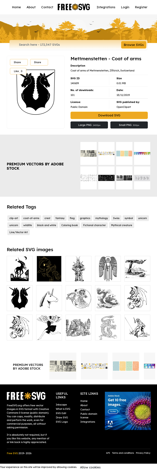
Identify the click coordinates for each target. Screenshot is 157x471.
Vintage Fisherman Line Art (137, 332)
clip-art (13, 218)
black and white (46, 225)
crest (47, 218)
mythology (101, 218)
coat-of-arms (31, 218)
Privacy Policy (143, 453)
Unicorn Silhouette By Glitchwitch (20, 273)
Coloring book (69, 225)
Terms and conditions (123, 453)
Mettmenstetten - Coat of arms (19, 305)
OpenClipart (124, 106)
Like (18, 71)
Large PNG (89, 125)
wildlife (27, 225)
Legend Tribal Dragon (137, 305)
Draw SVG (62, 417)
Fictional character (94, 225)
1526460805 (17, 336)
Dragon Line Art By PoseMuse (108, 334)
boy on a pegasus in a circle (78, 303)
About (31, 7)
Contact (47, 7)
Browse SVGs (134, 45)
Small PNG (129, 125)
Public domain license (88, 415)
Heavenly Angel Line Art (107, 275)
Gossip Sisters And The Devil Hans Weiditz (78, 332)
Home (16, 7)
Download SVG (109, 115)
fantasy (60, 218)
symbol (129, 218)
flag (72, 218)
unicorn (142, 218)
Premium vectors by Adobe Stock (35, 166)
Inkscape (61, 404)
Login (125, 7)
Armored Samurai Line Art (78, 273)
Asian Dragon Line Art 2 (108, 305)
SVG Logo (62, 421)
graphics (85, 218)
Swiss (116, 218)
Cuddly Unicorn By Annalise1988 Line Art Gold (49, 272)
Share (17, 62)
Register (141, 7)
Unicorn (44, 306)
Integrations (106, 7)
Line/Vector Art (18, 232)
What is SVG (63, 408)
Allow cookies (90, 467)
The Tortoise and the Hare (137, 275)
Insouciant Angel (49, 334)
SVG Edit (61, 413)
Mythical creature (121, 225)
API (108, 453)
